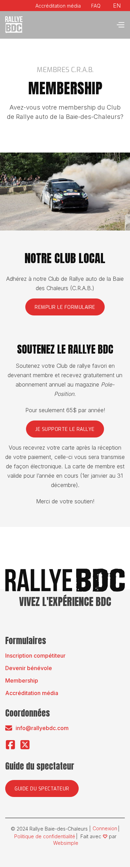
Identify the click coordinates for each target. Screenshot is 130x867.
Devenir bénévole (28, 668)
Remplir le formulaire (65, 307)
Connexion (105, 828)
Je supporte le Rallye (65, 429)
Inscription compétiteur (35, 655)
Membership (21, 680)
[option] (117, 5)
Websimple (65, 843)
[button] (120, 24)
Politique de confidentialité (44, 836)
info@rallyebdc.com (42, 728)
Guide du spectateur (42, 789)
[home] (14, 24)
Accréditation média (31, 693)
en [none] (117, 5)
